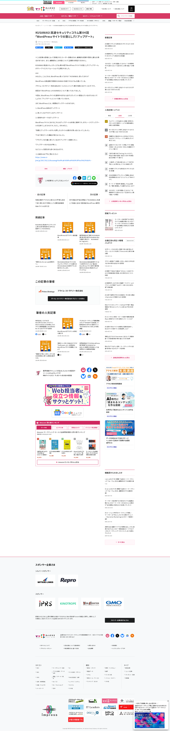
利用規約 (114, 645)
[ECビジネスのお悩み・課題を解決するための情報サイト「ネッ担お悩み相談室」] (76, 720)
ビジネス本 (59, 428)
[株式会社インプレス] (49, 711)
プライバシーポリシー (46, 648)
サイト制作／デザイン (93, 21)
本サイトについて (45, 645)
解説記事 (127, 668)
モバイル (71, 685)
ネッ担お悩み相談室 (65, 375)
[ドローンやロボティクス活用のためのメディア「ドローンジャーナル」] (109, 714)
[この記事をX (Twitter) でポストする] (79, 178)
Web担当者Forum (45, 9)
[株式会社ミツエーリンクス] (45, 580)
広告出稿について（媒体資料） (72, 645)
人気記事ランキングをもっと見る (121, 201)
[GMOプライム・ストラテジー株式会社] (114, 604)
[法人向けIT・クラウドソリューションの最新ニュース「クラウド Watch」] (76, 708)
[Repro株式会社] (68, 580)
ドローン (100, 3)
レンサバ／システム (74, 681)
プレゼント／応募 (130, 674)
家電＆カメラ (75, 428)
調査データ (90, 671)
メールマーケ (40, 688)
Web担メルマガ (78, 9)
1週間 (120, 116)
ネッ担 (57, 375)
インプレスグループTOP (118, 648)
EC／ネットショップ (58, 685)
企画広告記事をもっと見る (121, 358)
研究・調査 (116, 1)
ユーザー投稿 (47, 25)
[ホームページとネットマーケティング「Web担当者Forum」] (109, 701)
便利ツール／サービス (93, 678)
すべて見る (121, 542)
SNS (64, 21)
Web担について (106, 9)
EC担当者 (70, 2)
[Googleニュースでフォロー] (127, 635)
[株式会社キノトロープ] (68, 604)
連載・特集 (89, 9)
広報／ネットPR (41, 685)
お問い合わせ (92, 645)
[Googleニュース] (89, 376)
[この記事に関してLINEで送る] (94, 178)
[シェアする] (75, 178)
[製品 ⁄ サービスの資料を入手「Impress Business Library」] (76, 714)
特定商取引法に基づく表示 (71, 648)
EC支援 (110, 3)
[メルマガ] (83, 370)
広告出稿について (119, 9)
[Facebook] (89, 370)
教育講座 (105, 3)
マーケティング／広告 (48, 21)
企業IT (93, 1)
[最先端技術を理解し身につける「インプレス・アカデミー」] (126, 714)
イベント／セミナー (110, 678)
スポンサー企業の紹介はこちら (120, 620)
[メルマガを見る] (107, 635)
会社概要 (90, 648)
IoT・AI (104, 1)
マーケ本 (44, 428)
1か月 (130, 116)
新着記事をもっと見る (121, 99)
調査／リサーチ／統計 (114, 21)
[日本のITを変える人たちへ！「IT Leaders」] (92, 708)
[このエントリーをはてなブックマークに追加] (84, 178)
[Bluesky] (122, 635)
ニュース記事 (128, 671)
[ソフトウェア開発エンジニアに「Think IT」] (92, 701)
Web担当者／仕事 (130, 21)
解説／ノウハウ (91, 668)
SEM (54, 688)
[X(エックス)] (95, 370)
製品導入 (83, 2)
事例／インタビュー (110, 668)
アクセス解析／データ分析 (76, 21)
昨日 (109, 116)
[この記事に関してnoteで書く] (89, 178)
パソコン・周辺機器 (91, 428)
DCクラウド (109, 1)
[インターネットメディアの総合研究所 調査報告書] (126, 701)
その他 (71, 688)
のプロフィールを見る (67, 299)
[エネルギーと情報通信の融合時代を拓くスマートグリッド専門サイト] (109, 708)
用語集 (127, 678)
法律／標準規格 (41, 681)
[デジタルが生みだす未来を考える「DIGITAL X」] (92, 714)
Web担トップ (38, 25)
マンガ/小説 (108, 674)
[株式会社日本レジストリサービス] (45, 604)
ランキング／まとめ (92, 681)
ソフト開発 (98, 1)
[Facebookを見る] (112, 635)
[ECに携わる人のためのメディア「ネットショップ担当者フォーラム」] (126, 708)
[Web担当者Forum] (45, 637)
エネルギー (94, 3)
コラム (88, 674)
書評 (106, 671)
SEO (38, 21)
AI (58, 21)
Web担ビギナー (65, 9)
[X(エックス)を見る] (117, 635)
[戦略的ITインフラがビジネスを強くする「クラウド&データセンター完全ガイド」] (76, 701)
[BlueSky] (83, 376)
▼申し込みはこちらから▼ (143, 711)
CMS (103, 21)
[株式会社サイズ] (91, 604)
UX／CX (55, 681)
